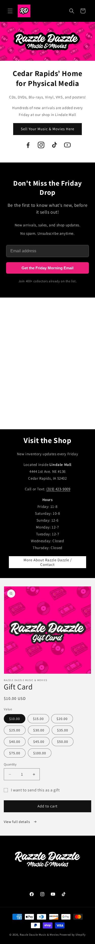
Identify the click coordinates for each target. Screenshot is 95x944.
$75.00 (14, 753)
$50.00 (62, 741)
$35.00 (62, 730)
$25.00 (14, 730)
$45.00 (38, 741)
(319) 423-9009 (58, 488)
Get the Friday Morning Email (47, 268)
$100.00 (39, 753)
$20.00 (62, 718)
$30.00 (38, 730)
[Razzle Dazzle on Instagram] (41, 145)
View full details (17, 821)
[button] (10, 11)
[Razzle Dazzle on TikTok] (54, 145)
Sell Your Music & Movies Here (47, 128)
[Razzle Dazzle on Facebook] (27, 145)
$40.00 (14, 741)
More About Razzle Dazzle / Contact (48, 562)
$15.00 (38, 718)
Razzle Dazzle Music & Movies (39, 934)
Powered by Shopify (73, 934)
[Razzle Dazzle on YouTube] (67, 145)
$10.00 (14, 718)
